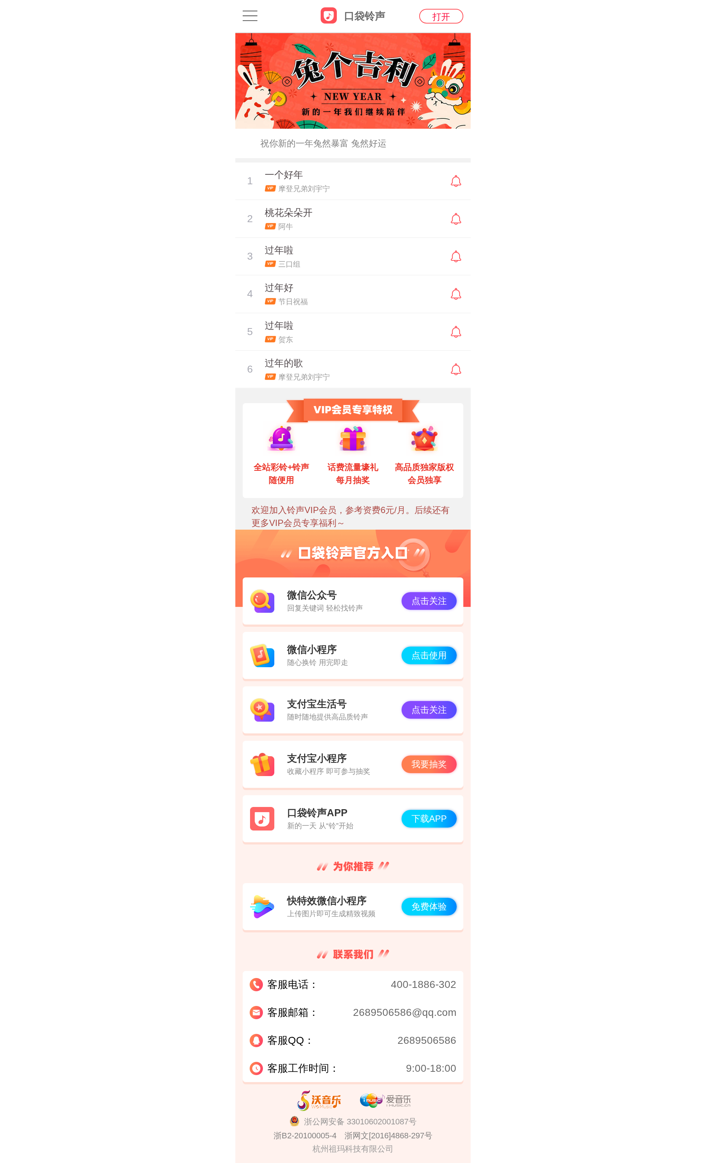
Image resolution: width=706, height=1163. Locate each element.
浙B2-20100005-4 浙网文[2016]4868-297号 (353, 1135)
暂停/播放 (250, 181)
